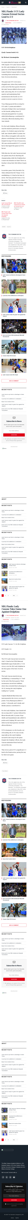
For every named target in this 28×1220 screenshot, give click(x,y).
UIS (22, 1214)
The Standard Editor (12, 20)
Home (12, 1217)
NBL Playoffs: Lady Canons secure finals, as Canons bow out (19, 204)
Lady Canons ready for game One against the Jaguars (16, 587)
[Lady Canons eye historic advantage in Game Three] (14, 266)
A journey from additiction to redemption (13, 295)
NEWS (3, 226)
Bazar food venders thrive (8, 401)
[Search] (25, 2)
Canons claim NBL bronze (9, 355)
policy (21, 1204)
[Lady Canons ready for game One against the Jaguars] (14, 306)
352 (14, 595)
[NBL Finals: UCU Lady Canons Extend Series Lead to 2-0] (14, 35)
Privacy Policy (13, 440)
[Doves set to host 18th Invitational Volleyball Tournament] (14, 326)
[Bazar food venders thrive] (4, 581)
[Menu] (3, 2)
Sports (9, 226)
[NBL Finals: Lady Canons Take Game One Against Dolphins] (14, 632)
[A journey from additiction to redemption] (14, 287)
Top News (4, 771)
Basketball (8, 22)
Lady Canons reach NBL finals (10, 375)
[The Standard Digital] (15, 2)
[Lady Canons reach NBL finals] (14, 366)
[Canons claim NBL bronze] (14, 347)
